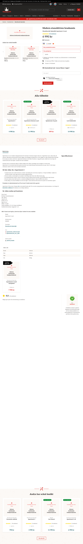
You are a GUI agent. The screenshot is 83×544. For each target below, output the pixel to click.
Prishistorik (46, 40)
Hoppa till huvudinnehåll (40, 1)
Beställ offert (71, 9)
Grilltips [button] (60, 4)
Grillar (4, 15)
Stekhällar (34, 15)
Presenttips (63, 15)
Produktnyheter (70, 15)
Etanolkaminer (10, 21)
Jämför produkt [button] (10, 240)
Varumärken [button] (55, 15)
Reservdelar (41, 15)
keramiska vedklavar (8, 187)
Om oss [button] (65, 4)
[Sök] (30, 9)
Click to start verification (54, 78)
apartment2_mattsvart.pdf (13, 231)
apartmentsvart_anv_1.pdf (13, 233)
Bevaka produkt (48, 83)
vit (18, 186)
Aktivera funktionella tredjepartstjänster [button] (20, 35)
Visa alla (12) (41, 538)
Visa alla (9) (41, 140)
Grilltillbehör (27, 15)
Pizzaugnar (9, 15)
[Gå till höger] (40, 52)
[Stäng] (80, 19)
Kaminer (16, 15)
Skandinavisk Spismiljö (20, 21)
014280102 (78, 4)
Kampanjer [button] (76, 15)
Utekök (21, 15)
